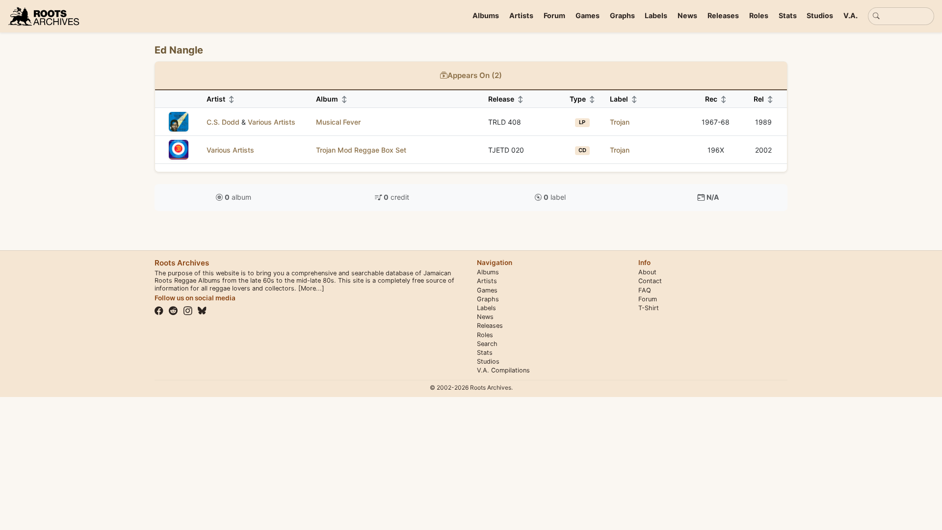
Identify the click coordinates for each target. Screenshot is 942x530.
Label (623, 99)
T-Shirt (648, 308)
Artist (221, 99)
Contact (650, 281)
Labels (656, 15)
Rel (763, 99)
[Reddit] (173, 311)
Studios (820, 15)
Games (588, 15)
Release (505, 99)
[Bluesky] (202, 311)
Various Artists (271, 122)
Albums (485, 15)
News (687, 15)
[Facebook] (159, 311)
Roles (758, 15)
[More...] (311, 288)
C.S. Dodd (223, 122)
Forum (554, 15)
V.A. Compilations (503, 370)
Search (487, 343)
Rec (716, 99)
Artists (521, 15)
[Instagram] (187, 311)
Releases (723, 15)
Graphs (622, 15)
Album (331, 99)
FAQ (644, 290)
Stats (788, 15)
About (647, 272)
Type (582, 99)
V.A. (850, 15)
